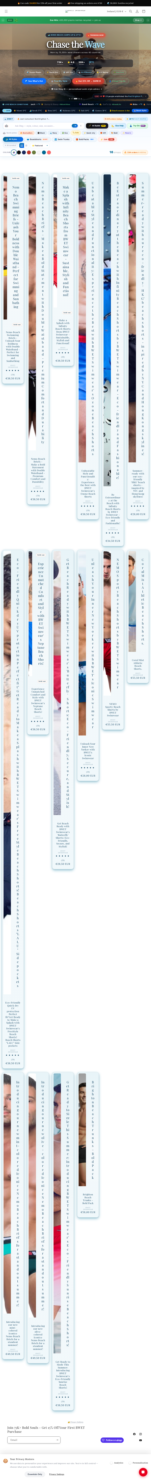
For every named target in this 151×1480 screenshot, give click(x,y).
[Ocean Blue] (44, 152)
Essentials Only (35, 1474)
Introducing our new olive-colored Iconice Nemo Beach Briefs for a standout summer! (42, 1195)
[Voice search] (80, 125)
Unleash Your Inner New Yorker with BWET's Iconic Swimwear (92, 643)
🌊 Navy (53, 133)
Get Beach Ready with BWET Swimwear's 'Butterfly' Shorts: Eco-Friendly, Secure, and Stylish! (67, 683)
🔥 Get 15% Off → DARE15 (90, 80)
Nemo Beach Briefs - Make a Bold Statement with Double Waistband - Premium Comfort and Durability (42, 312)
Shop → (138, 20)
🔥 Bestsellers (26, 133)
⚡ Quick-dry (89, 133)
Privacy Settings (56, 1474)
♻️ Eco (65, 133)
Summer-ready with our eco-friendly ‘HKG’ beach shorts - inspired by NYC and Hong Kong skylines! (142, 318)
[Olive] (34, 152)
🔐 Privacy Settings (75, 1422)
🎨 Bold (114, 133)
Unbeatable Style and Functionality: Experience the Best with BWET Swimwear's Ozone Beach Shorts (92, 318)
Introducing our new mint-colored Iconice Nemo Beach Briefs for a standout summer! (17, 1193)
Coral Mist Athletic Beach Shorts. (142, 601)
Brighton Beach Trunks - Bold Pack (92, 1130)
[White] (39, 152)
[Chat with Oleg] (143, 1472)
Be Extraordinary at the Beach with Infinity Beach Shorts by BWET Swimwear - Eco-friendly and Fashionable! (117, 330)
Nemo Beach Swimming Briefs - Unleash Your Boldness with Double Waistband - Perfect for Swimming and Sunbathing (15, 247)
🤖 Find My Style (61, 80)
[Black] (19, 152)
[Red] (29, 152)
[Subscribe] (57, 1439)
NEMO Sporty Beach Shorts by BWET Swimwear (117, 623)
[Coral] (49, 152)
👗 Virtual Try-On (119, 80)
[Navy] (24, 152)
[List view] (26, 145)
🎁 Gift (103, 133)
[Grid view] (21, 145)
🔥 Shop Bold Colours (34, 80)
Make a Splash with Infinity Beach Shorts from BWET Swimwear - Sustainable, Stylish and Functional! (65, 241)
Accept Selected (13, 1474)
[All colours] (14, 152)
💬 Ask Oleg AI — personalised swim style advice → (76, 87)
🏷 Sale (76, 132)
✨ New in (127, 133)
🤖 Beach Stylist (140, 110)
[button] (6, 11)
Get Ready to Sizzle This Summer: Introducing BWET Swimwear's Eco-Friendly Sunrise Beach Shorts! (67, 1213)
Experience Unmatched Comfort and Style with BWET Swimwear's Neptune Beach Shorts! (40, 613)
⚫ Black (41, 133)
